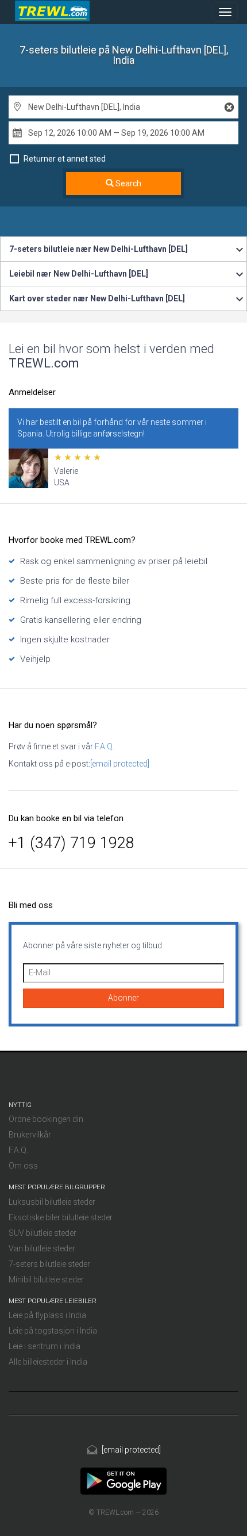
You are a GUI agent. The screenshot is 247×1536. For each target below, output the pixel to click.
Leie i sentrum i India (44, 1346)
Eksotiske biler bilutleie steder (61, 1217)
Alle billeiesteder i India (48, 1361)
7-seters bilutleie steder (49, 1264)
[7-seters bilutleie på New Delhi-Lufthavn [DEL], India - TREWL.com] (123, 1480)
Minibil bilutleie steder (46, 1279)
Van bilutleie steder (42, 1248)
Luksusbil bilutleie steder (52, 1201)
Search (127, 183)
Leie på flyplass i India (47, 1315)
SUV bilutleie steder (42, 1233)
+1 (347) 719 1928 (71, 843)
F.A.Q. (103, 746)
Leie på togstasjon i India (53, 1330)
